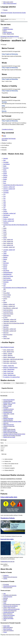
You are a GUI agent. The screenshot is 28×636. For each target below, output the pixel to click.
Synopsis (4, 150)
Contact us (5, 575)
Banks (4, 170)
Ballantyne (5, 168)
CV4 (4, 198)
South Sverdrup (7, 315)
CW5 (4, 206)
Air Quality (5, 407)
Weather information (8, 29)
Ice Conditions (5, 145)
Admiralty (5, 158)
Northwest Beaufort (8, 272)
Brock (4, 181)
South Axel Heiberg (8, 310)
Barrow (5, 171)
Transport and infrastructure (9, 610)
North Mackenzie (7, 274)
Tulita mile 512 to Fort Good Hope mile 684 (13, 323)
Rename (2, 447)
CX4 (4, 207)
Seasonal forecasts (8, 410)
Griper (4, 230)
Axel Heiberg (6, 164)
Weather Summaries (8, 418)
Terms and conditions (8, 630)
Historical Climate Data (8, 426)
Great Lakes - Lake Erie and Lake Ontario (13, 359)
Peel (4, 285)
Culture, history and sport (9, 607)
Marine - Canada (7, 406)
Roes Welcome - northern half (10, 308)
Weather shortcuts (14, 36)
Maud (4, 261)
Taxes (4, 603)
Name (2, 443)
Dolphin (5, 211)
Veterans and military (8, 618)
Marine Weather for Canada (7, 347)
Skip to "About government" (10, 3)
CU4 (4, 196)
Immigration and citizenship (9, 595)
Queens (5, 298)
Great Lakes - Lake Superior (10, 363)
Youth (4, 620)
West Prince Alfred (7, 334)
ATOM (4, 136)
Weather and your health (9, 437)
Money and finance (7, 613)
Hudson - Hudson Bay (8, 365)
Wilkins (5, 336)
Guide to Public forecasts (9, 429)
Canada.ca (6, 27)
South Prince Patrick (8, 314)
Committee (5, 190)
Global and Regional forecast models (12, 421)
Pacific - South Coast (8, 373)
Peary (4, 284)
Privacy (5, 632)
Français (5, 10)
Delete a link (8, 461)
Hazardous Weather (8, 420)
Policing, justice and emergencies (11, 609)
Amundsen (5, 162)
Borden (5, 179)
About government (7, 587)
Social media (6, 626)
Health (4, 601)
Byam (4, 183)
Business (5, 598)
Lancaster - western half (9, 249)
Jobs (4, 593)
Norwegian (6, 282)
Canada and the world (8, 612)
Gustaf (4, 232)
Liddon (5, 253)
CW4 (4, 204)
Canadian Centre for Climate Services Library (14, 434)
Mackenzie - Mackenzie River (10, 367)
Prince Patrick (6, 296)
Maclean (5, 257)
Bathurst (5, 175)
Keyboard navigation (10, 468)
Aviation (5, 427)
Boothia (5, 177)
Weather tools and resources (10, 577)
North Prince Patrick (8, 276)
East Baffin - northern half (9, 213)
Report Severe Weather (9, 399)
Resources (4, 140)
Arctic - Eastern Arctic (8, 349)
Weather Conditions (7, 143)
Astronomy (5, 423)
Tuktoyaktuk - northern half (9, 319)
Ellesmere (5, 217)
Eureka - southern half (8, 221)
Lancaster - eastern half (9, 247)
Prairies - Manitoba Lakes (9, 375)
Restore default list (9, 470)
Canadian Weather (7, 401)
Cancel (5, 445)
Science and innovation (9, 615)
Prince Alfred (6, 293)
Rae (4, 300)
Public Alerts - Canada (8, 413)
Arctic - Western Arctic (8, 34)
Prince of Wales (7, 295)
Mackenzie (5, 255)
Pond (4, 291)
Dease (4, 209)
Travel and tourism (7, 596)
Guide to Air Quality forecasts (10, 432)
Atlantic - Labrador (7, 353)
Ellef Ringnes (6, 215)
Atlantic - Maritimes (7, 355)
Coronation (6, 192)
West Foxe (5, 332)
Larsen (5, 251)
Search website (4, 19)
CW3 (4, 202)
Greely (4, 228)
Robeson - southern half (9, 306)
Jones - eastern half (8, 239)
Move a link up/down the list (11, 463)
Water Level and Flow (8, 424)
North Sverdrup (7, 278)
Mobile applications (8, 627)
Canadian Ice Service (7, 129)
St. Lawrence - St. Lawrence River (11, 377)
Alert (4, 160)
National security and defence (10, 606)
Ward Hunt (5, 327)
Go (20, 38)
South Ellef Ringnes (8, 312)
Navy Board (6, 270)
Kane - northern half (8, 243)
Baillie (4, 166)
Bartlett (5, 173)
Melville (5, 267)
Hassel (5, 234)
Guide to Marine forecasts (9, 431)
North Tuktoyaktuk (7, 280)
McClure (5, 265)
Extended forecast (7, 412)
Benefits (5, 599)
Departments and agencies (9, 586)
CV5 (4, 200)
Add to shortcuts (7, 383)
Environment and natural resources (11, 604)
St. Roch (5, 317)
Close (2, 490)
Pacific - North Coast (8, 371)
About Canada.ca (7, 629)
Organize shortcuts (20, 383)
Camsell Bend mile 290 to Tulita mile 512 (13, 185)
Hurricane (5, 417)
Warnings (4, 147)
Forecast (4, 44)
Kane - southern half (8, 245)
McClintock (6, 263)
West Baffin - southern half (9, 331)
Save (2, 445)
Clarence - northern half (9, 187)
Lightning (5, 415)
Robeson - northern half (9, 304)
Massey (5, 259)
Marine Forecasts (7, 32)
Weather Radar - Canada (9, 403)
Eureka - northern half (8, 219)
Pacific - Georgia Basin (8, 369)
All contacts (6, 584)
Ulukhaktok (6, 325)
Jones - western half (8, 241)
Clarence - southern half (9, 188)
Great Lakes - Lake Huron (9, 361)
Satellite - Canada (7, 404)
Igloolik (5, 237)
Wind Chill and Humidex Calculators (12, 435)
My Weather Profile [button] (5, 36)
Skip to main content (8, 2)
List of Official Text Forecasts (8, 138)
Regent (5, 302)
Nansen (5, 268)
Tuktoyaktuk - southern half (9, 321)
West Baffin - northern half (9, 329)
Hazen (4, 235)
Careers (5, 578)
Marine (5, 30)
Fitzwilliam (5, 223)
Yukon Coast (6, 338)
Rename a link (8, 466)
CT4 (4, 194)
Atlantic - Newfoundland (9, 357)
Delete (2, 448)
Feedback (7, 561)
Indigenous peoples (8, 617)
